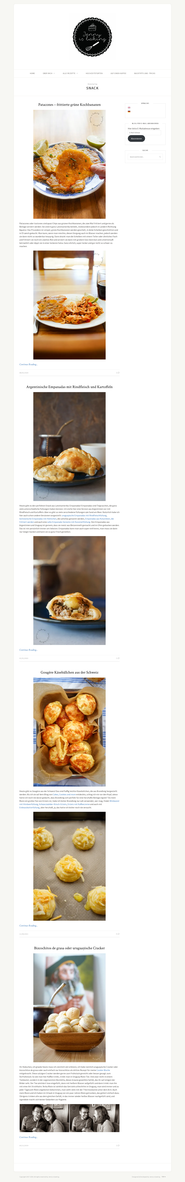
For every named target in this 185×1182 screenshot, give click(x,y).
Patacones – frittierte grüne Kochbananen (69, 104)
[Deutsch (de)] (129, 111)
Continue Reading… (28, 364)
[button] (44, 1118)
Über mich (47, 73)
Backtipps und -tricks (144, 73)
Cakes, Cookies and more (64, 794)
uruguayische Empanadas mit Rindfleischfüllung (84, 515)
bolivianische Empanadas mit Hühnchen (37, 518)
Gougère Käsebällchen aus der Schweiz (69, 672)
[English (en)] (129, 107)
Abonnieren (136, 138)
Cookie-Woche (103, 1070)
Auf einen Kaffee (118, 73)
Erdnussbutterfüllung (29, 807)
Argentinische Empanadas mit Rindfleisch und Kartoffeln (69, 386)
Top (163, 1177)
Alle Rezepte (69, 73)
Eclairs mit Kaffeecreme (79, 804)
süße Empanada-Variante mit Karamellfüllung (68, 522)
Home (32, 73)
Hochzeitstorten (94, 73)
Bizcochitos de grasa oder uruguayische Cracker (69, 948)
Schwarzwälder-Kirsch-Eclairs (53, 804)
